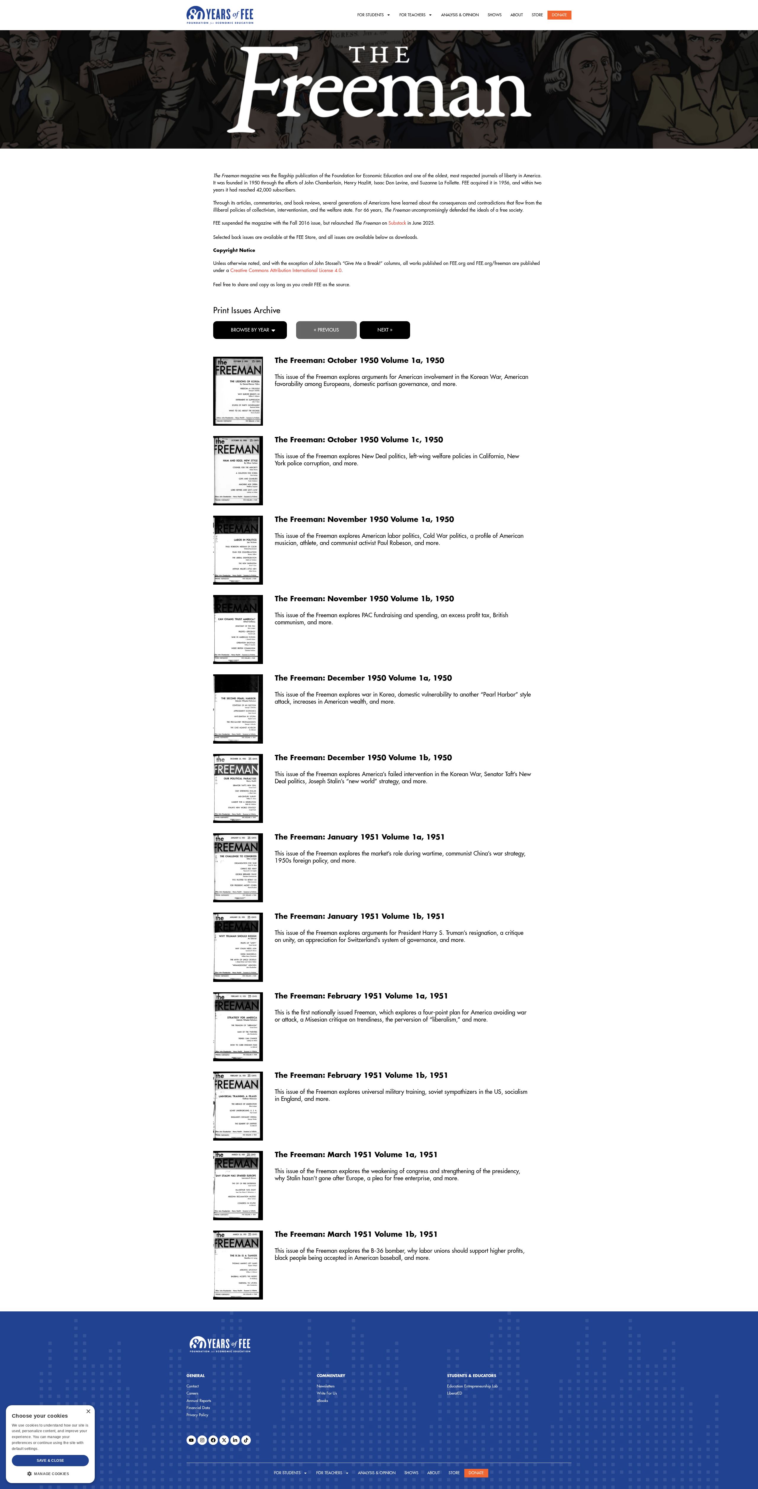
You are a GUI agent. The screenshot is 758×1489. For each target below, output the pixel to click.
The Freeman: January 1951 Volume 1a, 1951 (360, 837)
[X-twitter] (224, 1440)
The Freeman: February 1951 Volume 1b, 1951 (361, 1075)
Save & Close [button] (50, 1461)
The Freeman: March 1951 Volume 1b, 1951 (356, 1234)
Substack (397, 223)
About (516, 15)
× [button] (88, 1411)
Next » (385, 330)
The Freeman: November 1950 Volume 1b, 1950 (364, 598)
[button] (50, 1473)
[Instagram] (202, 1440)
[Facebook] (213, 1440)
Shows (495, 15)
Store (537, 15)
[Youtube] (191, 1440)
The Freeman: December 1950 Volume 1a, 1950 (363, 678)
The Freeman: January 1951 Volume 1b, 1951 (360, 916)
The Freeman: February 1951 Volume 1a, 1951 (361, 996)
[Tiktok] (246, 1440)
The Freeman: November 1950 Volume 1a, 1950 (364, 519)
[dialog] (50, 1444)
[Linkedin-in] (235, 1440)
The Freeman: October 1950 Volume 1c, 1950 (359, 439)
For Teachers (412, 15)
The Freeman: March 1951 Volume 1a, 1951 (356, 1154)
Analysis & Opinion (460, 15)
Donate (559, 15)
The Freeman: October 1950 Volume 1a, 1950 (359, 360)
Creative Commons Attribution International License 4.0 (285, 270)
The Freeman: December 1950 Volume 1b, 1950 (363, 757)
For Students (370, 15)
